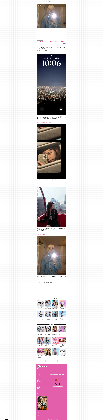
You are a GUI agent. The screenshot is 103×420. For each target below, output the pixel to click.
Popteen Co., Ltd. (51, 419)
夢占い (39, 380)
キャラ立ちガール (53, 374)
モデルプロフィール (39, 386)
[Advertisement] (51, 33)
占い (37, 378)
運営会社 (38, 415)
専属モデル (39, 387)
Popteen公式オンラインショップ (41, 416)
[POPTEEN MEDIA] (51, 1)
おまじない (39, 381)
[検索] (100, 1)
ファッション (38, 374)
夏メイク (57, 374)
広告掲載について (39, 412)
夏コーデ (60, 374)
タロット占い (40, 379)
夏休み (62, 374)
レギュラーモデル (40, 388)
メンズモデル (40, 389)
